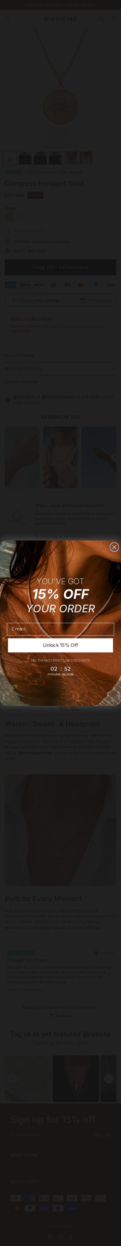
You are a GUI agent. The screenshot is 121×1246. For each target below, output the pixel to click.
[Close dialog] (114, 547)
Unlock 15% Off (60, 645)
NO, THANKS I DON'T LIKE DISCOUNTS (60, 660)
